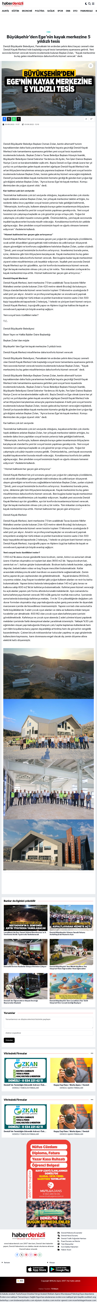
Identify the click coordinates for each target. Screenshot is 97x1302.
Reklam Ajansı (54, 1294)
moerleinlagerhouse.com (84, 1300)
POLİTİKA (39, 11)
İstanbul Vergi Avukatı (37, 1294)
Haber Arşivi (66, 1250)
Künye (52, 1263)
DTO (75, 11)
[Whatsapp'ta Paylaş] (14, 119)
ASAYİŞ (5, 11)
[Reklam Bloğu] (48, 1169)
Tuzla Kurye (21, 1294)
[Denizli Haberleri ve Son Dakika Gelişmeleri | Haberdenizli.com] (13, 4)
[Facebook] (17, 1255)
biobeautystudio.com (24, 1300)
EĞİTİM (15, 11)
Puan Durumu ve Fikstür (70, 1241)
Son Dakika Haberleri (69, 1247)
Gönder (9, 1040)
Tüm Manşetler (67, 1244)
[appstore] (37, 1269)
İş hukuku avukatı (8, 1294)
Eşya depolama (87, 1294)
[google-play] (60, 1269)
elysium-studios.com (44, 1300)
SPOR (60, 11)
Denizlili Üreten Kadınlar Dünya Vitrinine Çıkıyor (25, 966)
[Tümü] (92, 1053)
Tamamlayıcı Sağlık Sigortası (31, 1297)
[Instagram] (31, 1255)
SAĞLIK (50, 11)
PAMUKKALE (86, 11)
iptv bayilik (79, 1297)
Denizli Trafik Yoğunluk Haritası (73, 1238)
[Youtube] (35, 1255)
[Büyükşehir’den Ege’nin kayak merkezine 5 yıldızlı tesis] (48, 88)
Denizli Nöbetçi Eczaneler (71, 1233)
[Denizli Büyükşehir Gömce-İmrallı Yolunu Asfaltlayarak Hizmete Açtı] (71, 918)
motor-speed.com (63, 1300)
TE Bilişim (54, 1289)
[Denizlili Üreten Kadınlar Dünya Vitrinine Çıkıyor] (25, 952)
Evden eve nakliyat (9, 1297)
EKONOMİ (27, 11)
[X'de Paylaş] (9, 119)
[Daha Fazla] (19, 119)
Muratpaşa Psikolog (70, 1294)
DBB (68, 11)
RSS (21, 1281)
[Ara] (89, 4)
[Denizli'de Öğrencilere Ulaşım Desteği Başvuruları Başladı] (25, 986)
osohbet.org (90, 1297)
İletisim (7, 1263)
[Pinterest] (26, 1255)
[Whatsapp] (40, 1255)
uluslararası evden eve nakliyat (59, 1297)
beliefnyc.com (7, 1300)
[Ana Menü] (93, 4)
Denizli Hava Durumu (69, 1236)
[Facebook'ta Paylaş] (4, 119)
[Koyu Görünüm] (86, 4)
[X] (22, 1255)
